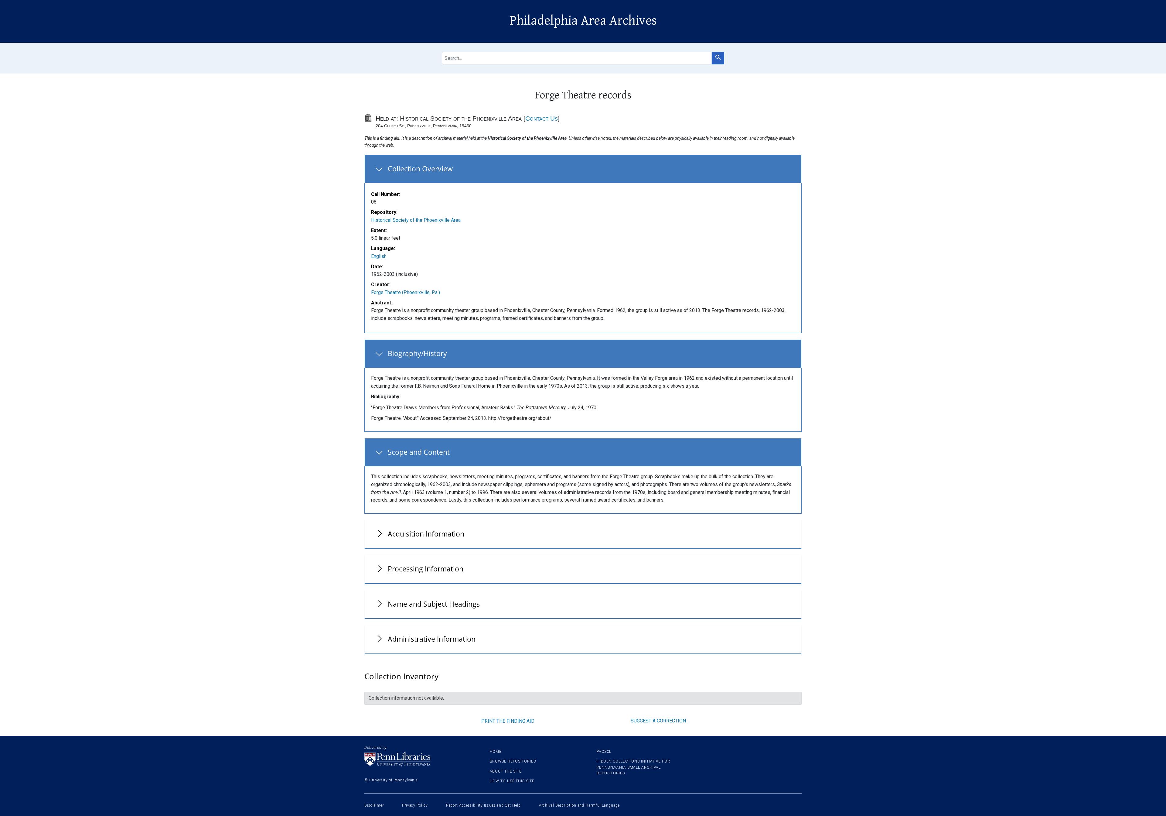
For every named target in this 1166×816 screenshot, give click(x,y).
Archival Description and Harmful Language (579, 805)
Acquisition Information (426, 534)
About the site (506, 771)
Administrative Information (432, 639)
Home (496, 751)
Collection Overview (420, 168)
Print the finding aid (507, 721)
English (379, 256)
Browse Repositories (513, 761)
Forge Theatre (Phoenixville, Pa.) (405, 292)
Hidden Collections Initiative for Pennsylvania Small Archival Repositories (633, 767)
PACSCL (604, 751)
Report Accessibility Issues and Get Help (483, 805)
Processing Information (425, 569)
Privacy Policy (415, 805)
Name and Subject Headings (434, 604)
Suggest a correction (658, 721)
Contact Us (541, 118)
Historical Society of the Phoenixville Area (416, 220)
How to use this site (512, 781)
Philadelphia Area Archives (583, 20)
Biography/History (417, 353)
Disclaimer (374, 805)
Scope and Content (419, 452)
